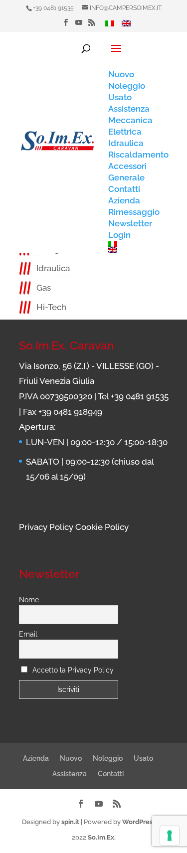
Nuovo (71, 758)
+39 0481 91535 (53, 7)
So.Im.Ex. (102, 837)
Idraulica (53, 268)
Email (28, 634)
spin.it (70, 822)
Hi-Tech (51, 307)
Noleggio (108, 758)
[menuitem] (109, 26)
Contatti (111, 774)
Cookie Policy (102, 527)
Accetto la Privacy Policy (73, 670)
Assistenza (69, 774)
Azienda (36, 758)
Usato (143, 758)
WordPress (139, 822)
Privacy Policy (46, 527)
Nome (29, 600)
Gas (43, 288)
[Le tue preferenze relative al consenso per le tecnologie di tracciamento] (169, 835)
